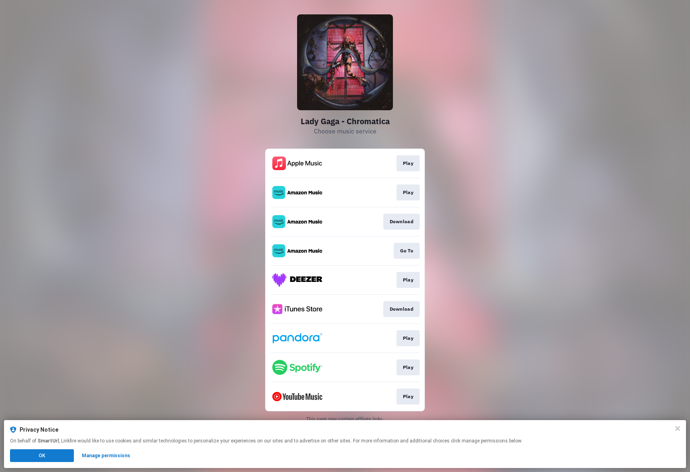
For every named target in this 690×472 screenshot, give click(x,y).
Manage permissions (106, 455)
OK (42, 455)
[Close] (677, 428)
